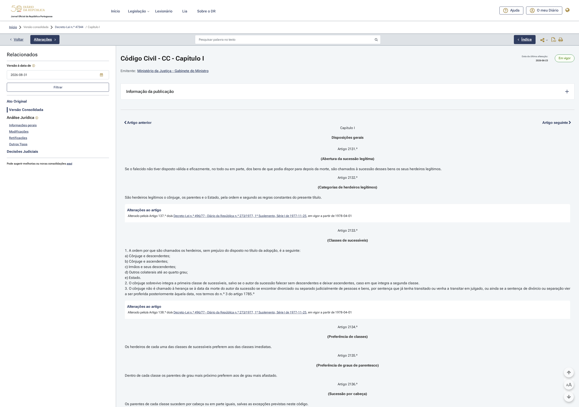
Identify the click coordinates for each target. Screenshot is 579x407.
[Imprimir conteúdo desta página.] (560, 40)
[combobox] (58, 74)
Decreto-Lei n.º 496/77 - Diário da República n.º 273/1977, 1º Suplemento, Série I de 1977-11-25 (239, 216)
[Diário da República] (28, 9)
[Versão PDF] (553, 40)
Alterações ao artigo (144, 210)
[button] (28, 9)
